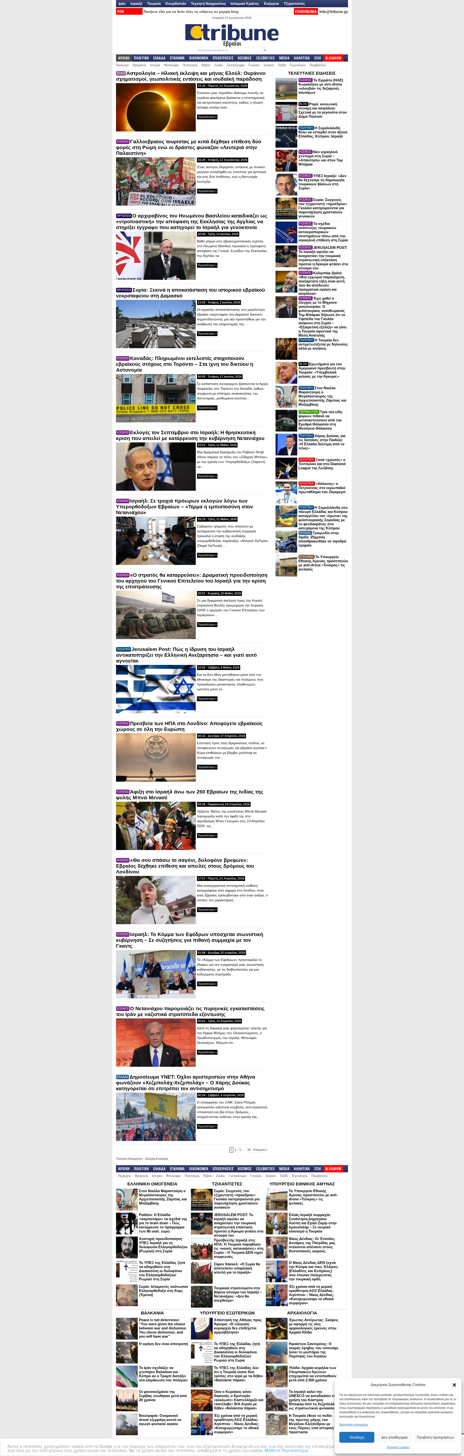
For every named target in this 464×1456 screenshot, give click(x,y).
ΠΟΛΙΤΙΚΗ (141, 58)
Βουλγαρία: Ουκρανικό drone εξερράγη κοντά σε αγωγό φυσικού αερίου (160, 1419)
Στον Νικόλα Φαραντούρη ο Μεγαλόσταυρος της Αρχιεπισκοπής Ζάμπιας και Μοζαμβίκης (322, 396)
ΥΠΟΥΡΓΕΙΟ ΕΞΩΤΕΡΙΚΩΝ (227, 1313)
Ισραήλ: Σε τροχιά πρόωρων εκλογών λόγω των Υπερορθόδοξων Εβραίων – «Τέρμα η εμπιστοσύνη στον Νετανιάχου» (184, 506)
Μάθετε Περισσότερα (286, 1450)
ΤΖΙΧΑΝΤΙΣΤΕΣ (227, 1184)
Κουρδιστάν (176, 3)
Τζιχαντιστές (294, 3)
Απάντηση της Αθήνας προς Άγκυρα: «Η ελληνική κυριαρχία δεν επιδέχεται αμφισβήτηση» (238, 1326)
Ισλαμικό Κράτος (245, 3)
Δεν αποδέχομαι (394, 1437)
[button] (454, 1385)
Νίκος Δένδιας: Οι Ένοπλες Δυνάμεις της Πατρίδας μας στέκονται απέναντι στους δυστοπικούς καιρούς (312, 1245)
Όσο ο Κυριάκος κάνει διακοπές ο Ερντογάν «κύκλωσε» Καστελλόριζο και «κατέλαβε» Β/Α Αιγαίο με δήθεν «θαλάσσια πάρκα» (238, 1400)
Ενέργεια (271, 3)
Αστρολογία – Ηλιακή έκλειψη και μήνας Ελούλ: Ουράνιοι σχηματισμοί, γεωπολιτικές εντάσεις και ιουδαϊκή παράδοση (191, 76)
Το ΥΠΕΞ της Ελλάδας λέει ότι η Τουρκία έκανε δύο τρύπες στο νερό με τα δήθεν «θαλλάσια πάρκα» (238, 1374)
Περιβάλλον (318, 65)
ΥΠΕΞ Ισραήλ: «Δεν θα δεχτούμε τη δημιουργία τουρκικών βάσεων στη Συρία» (322, 182)
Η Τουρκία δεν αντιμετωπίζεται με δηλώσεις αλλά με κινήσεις (323, 344)
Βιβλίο (206, 65)
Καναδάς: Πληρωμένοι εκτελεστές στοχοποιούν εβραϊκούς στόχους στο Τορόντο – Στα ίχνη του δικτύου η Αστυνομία (184, 364)
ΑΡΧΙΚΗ (124, 58)
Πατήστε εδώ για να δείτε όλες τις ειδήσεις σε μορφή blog (191, 12)
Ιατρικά (269, 65)
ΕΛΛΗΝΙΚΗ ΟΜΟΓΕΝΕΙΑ (152, 1184)
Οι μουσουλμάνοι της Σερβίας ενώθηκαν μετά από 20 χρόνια (163, 1396)
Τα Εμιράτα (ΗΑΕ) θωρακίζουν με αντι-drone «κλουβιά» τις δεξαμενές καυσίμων (320, 86)
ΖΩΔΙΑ (121, 73)
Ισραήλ (136, 3)
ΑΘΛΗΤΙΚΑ (302, 58)
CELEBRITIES (265, 58)
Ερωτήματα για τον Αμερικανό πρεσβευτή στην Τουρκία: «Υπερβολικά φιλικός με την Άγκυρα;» (321, 370)
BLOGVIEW (333, 58)
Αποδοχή (357, 1437)
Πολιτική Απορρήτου (129, 1158)
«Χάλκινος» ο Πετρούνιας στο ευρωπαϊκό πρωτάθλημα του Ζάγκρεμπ (322, 488)
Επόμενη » (260, 1150)
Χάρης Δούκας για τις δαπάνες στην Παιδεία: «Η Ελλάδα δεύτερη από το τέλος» (321, 442)
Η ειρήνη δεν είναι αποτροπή (163, 1344)
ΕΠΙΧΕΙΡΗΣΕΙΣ (223, 58)
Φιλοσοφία (171, 65)
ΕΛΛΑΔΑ (159, 58)
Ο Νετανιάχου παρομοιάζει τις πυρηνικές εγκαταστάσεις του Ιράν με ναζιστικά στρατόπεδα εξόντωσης (190, 1011)
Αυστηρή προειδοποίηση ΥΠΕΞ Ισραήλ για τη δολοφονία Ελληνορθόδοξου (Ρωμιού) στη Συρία (163, 1245)
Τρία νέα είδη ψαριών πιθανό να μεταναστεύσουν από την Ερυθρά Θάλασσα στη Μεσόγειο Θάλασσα (320, 420)
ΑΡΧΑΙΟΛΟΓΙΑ (302, 1313)
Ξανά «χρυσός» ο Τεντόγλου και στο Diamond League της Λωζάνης (322, 464)
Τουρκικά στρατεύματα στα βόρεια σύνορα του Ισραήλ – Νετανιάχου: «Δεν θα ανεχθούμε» (238, 1294)
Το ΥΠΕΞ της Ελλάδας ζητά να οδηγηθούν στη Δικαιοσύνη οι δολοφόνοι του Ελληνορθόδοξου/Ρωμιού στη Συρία (162, 1271)
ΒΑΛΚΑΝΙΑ (152, 1313)
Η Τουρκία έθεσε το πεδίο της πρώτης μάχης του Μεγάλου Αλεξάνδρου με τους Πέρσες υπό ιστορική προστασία (311, 1423)
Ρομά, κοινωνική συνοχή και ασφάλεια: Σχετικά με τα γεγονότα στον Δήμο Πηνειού (322, 110)
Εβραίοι (232, 43)
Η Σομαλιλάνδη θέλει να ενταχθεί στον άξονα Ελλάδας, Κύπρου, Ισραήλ (322, 132)
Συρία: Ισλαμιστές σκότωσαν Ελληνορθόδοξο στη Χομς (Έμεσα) (163, 1290)
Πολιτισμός (190, 65)
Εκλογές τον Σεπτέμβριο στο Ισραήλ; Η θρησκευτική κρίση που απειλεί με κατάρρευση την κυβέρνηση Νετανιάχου (190, 435)
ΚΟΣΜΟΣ (245, 58)
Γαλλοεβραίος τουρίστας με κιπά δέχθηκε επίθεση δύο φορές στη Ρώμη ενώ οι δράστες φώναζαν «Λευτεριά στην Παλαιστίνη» (188, 147)
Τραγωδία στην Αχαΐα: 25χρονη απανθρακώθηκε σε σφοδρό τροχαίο (322, 539)
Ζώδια (218, 65)
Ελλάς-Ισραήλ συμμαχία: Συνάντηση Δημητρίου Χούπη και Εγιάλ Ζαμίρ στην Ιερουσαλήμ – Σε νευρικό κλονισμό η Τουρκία (313, 1223)
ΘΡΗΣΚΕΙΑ (124, 215)
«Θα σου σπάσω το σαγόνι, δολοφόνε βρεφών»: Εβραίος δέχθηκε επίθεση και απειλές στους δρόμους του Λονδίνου (185, 865)
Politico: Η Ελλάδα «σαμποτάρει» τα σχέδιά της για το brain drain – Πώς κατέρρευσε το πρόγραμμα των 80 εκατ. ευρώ (163, 1223)
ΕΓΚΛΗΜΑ (177, 58)
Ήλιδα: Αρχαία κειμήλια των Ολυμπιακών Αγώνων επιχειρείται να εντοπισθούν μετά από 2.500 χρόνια (312, 1374)
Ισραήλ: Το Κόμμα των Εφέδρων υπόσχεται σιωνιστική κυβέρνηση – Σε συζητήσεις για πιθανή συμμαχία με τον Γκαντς (189, 940)
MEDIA (284, 58)
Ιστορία (155, 65)
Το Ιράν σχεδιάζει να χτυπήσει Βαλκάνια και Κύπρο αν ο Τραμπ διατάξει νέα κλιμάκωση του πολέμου (163, 1374)
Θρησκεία (139, 65)
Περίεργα (122, 65)
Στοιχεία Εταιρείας (156, 1158)
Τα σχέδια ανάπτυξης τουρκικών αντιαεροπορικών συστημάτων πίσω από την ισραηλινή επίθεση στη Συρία (323, 232)
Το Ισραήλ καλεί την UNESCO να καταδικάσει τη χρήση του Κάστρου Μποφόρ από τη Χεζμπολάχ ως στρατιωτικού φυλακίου (313, 1400)
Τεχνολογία (298, 65)
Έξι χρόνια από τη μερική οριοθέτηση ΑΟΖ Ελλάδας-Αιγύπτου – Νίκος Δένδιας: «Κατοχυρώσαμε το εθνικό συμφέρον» (311, 1294)
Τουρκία (154, 3)
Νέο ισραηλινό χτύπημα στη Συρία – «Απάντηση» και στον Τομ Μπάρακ (320, 158)
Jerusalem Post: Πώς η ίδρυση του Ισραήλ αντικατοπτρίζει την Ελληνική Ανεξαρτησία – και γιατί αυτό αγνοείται (186, 654)
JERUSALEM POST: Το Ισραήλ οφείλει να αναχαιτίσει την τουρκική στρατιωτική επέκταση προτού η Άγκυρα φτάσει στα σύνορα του (323, 257)
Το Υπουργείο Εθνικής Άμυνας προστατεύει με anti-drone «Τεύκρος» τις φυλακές (323, 563)
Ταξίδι (282, 65)
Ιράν (122, 3)
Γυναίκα (254, 65)
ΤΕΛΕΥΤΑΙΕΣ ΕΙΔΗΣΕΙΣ (312, 73)
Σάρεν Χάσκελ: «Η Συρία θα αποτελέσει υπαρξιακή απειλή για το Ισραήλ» (237, 1268)
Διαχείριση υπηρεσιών (353, 1424)
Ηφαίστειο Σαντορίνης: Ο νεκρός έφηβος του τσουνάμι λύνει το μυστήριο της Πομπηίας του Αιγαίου (313, 1350)
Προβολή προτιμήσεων (435, 1437)
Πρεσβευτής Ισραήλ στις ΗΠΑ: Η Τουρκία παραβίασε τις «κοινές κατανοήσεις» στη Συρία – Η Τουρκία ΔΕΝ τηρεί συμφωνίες (238, 1248)
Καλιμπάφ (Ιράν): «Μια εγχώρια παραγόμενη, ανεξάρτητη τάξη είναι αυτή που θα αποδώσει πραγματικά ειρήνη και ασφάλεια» (321, 283)
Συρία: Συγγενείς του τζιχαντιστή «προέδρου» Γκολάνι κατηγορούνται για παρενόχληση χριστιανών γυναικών (322, 208)
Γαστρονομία (236, 65)
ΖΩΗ (317, 58)
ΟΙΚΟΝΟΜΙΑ (198, 58)
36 (249, 1150)
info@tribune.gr (333, 12)
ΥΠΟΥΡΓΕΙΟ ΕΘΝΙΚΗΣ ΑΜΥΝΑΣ (302, 1184)
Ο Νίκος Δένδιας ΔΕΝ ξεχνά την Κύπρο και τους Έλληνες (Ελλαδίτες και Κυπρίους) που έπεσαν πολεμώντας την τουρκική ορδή (313, 1271)
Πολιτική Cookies (398, 1447)
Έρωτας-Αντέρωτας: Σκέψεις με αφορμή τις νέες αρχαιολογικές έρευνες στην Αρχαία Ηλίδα (313, 1326)
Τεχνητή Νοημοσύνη (208, 3)
